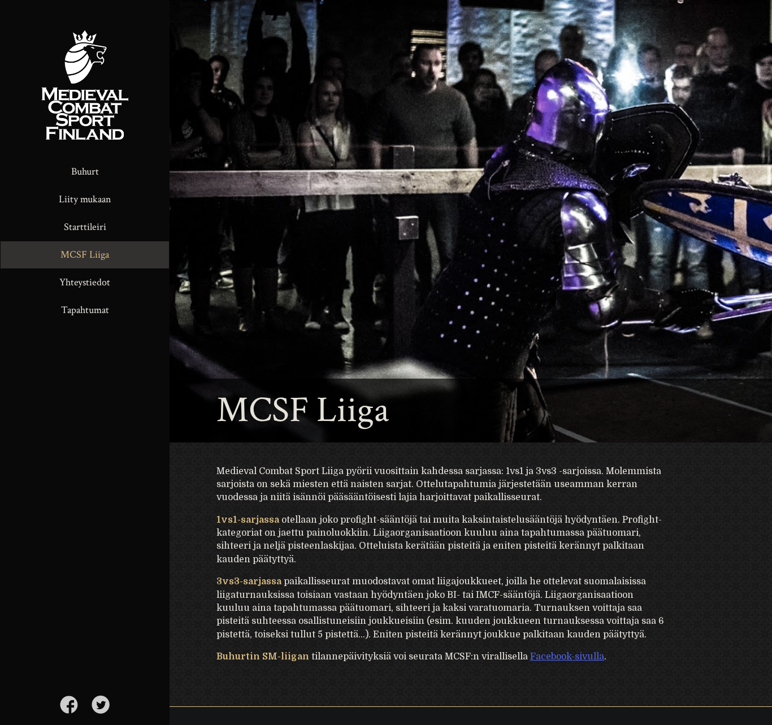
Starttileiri (85, 226)
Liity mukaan (85, 199)
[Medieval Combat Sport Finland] (85, 79)
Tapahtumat (85, 309)
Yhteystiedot (84, 282)
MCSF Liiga (84, 254)
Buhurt (85, 171)
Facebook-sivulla (567, 657)
